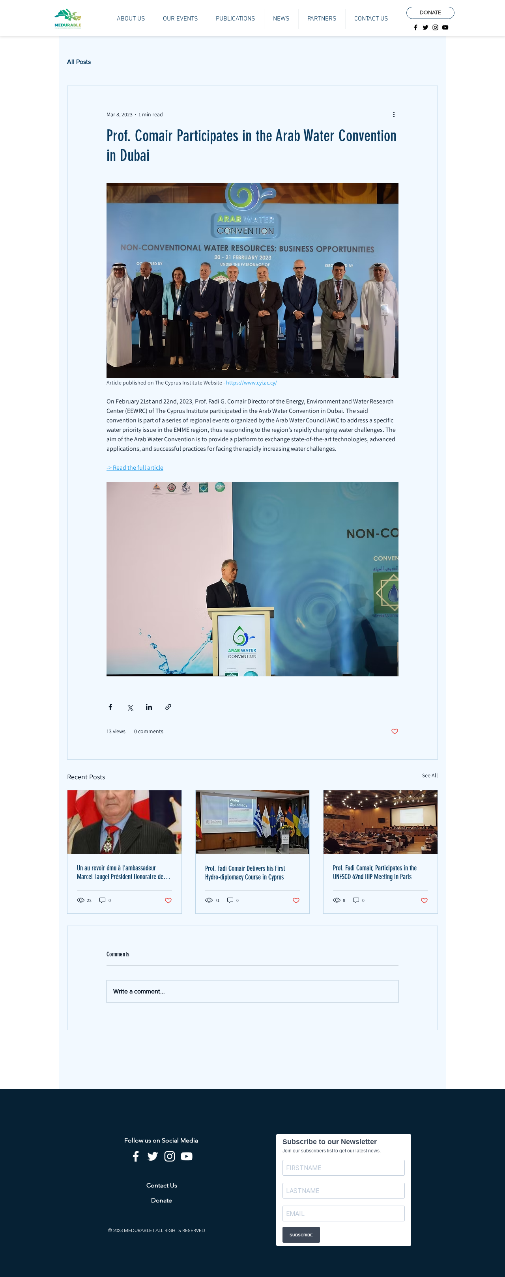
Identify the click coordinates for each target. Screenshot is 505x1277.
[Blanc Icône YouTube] (187, 1156)
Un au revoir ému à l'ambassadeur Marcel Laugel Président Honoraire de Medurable (120, 872)
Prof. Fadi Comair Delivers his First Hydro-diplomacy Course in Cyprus (245, 872)
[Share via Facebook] (110, 707)
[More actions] (393, 114)
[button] (131, 19)
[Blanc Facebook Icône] (136, 1156)
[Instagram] (435, 27)
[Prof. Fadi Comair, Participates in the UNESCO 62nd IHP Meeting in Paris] (381, 822)
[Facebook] (415, 27)
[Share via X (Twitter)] (129, 707)
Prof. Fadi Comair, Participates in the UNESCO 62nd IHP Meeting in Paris (375, 872)
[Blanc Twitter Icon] (153, 1156)
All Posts (79, 61)
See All (430, 775)
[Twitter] (425, 27)
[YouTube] (445, 27)
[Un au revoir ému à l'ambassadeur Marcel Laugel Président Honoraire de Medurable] (124, 822)
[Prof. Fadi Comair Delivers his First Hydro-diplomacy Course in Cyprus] (253, 822)
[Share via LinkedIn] (149, 707)
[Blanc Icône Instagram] (170, 1156)
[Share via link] (168, 707)
